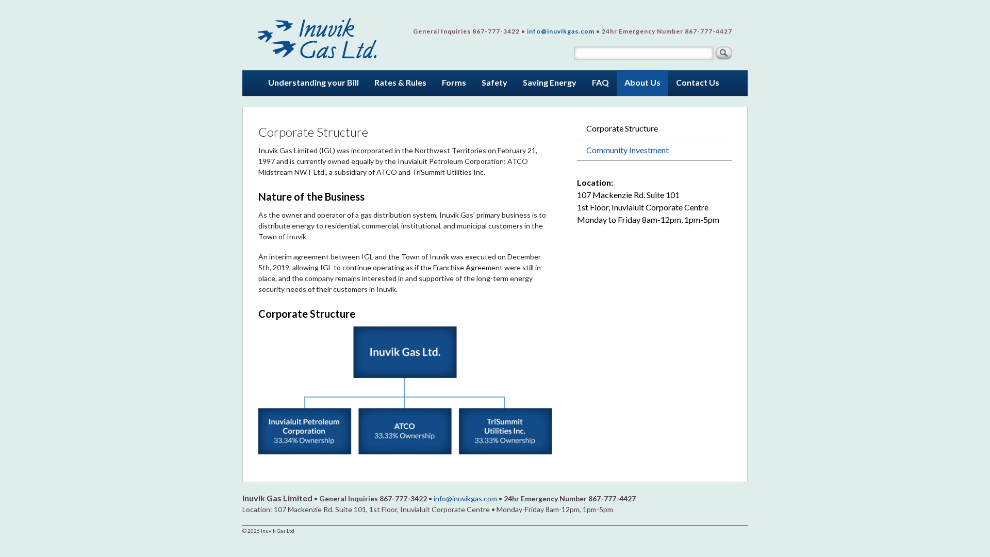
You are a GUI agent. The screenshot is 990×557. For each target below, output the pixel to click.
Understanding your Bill (313, 82)
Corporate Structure (622, 128)
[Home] (318, 34)
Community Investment (627, 150)
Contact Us (697, 82)
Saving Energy (549, 82)
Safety (494, 82)
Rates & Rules (400, 82)
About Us (642, 82)
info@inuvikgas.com (561, 31)
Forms (454, 82)
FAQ (600, 82)
